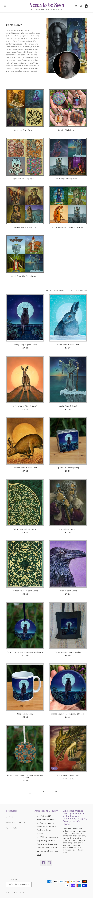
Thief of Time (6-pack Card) (68, 775)
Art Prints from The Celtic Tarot (66, 227)
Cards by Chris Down (23, 130)
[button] (5, 6)
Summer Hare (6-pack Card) (25, 468)
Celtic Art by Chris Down (24, 179)
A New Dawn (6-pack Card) (25, 406)
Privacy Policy (12, 828)
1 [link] (30, 791)
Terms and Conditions (15, 822)
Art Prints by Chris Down (66, 179)
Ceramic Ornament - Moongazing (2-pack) (25, 652)
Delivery (9, 817)
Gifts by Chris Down (66, 130)
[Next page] (63, 791)
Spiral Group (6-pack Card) (25, 529)
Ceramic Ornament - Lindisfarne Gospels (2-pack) (25, 776)
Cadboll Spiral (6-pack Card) (25, 591)
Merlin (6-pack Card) (68, 406)
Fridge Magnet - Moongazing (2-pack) (67, 714)
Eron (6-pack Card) (67, 529)
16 (56, 792)
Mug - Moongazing (25, 714)
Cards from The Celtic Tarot (23, 276)
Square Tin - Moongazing (68, 468)
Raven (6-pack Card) (68, 591)
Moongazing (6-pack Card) (25, 345)
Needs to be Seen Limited (17, 893)
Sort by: (49, 290)
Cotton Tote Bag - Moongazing (68, 652)
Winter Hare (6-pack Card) (68, 345)
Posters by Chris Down (24, 227)
